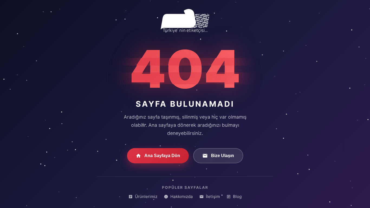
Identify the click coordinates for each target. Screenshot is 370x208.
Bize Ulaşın (222, 155)
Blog (237, 196)
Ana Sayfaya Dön (162, 155)
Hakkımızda (181, 196)
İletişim (213, 196)
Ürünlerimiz (146, 196)
